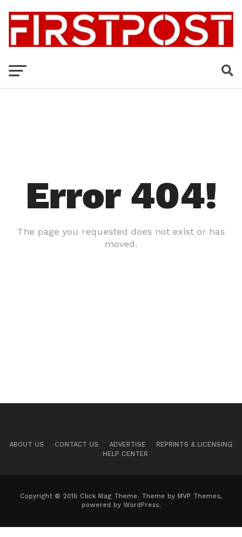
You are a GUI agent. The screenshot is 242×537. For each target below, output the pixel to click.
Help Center (125, 454)
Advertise (127, 444)
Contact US (77, 444)
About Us (26, 444)
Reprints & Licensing (194, 444)
